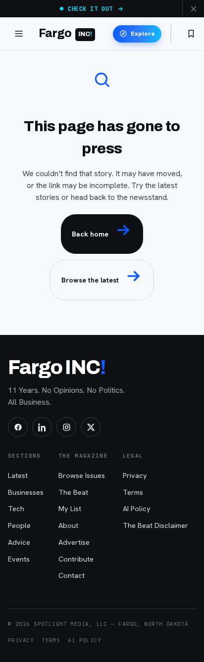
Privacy (135, 475)
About (68, 525)
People (19, 525)
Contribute (76, 559)
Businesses (26, 492)
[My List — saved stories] (191, 34)
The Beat (73, 492)
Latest (18, 475)
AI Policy (137, 508)
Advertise (74, 542)
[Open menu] (19, 34)
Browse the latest (90, 280)
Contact (71, 575)
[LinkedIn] (42, 427)
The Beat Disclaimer (155, 525)
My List (69, 508)
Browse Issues (81, 475)
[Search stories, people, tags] (170, 34)
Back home (90, 234)
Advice (19, 542)
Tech (16, 508)
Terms (133, 492)
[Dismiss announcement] (193, 8)
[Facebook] (18, 427)
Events (19, 559)
